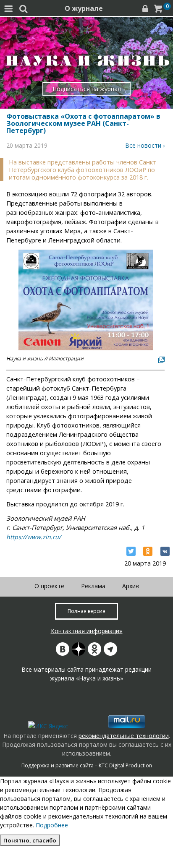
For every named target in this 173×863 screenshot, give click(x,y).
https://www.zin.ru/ (33, 537)
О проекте (49, 586)
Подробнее (52, 825)
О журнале (84, 8)
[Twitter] (131, 551)
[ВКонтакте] (165, 551)
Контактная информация (87, 631)
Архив (130, 586)
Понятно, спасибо (29, 840)
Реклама (93, 586)
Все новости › (145, 145)
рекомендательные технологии (124, 736)
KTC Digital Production (125, 765)
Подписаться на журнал (86, 89)
